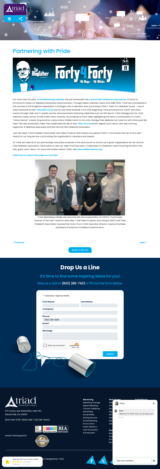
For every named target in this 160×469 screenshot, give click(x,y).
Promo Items (89, 424)
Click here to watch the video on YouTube (35, 155)
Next (142, 242)
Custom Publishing (91, 408)
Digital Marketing (90, 405)
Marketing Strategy (91, 402)
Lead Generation (90, 430)
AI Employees (89, 433)
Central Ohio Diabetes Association (108, 99)
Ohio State (84, 123)
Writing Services (90, 417)
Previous (19, 242)
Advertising (88, 411)
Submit (110, 354)
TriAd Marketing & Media (50, 99)
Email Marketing (90, 420)
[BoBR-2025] (42, 435)
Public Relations (90, 427)
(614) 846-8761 (12, 419)
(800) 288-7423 (30, 419)
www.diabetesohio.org (89, 149)
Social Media (88, 414)
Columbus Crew (45, 109)
